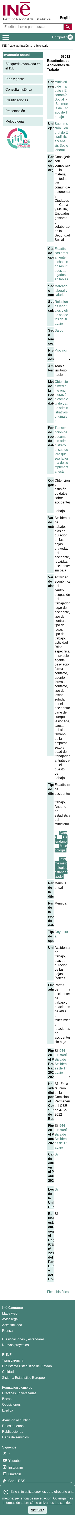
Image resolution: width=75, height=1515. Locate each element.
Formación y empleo (17, 1387)
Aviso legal (10, 1319)
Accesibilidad (12, 1325)
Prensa (7, 1330)
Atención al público (16, 1420)
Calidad (8, 1372)
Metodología (14, 121)
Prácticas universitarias (19, 1393)
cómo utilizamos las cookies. (51, 1503)
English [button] (65, 18)
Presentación (15, 111)
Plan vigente (14, 79)
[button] (61, 37)
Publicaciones (12, 1431)
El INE (7, 1355)
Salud (59, 330)
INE (4, 45)
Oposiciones (11, 1404)
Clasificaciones (16, 100)
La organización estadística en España (33, 45)
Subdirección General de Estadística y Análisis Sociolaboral (61, 137)
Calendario (61, 839)
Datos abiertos (13, 1426)
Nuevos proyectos (15, 1345)
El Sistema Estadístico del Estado (27, 1366)
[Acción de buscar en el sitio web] (68, 27)
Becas (6, 1399)
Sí (56, 1154)
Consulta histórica (18, 89)
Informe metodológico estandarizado (61, 867)
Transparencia (12, 1360)
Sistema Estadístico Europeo (23, 1377)
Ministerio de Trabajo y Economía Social (61, 90)
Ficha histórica (58, 1292)
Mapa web (10, 1313)
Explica (7, 1410)
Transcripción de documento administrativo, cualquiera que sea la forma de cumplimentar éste (61, 449)
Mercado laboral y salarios (61, 290)
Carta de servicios (15, 1437)
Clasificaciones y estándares (23, 1339)
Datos (61, 835)
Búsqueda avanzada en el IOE (23, 66)
